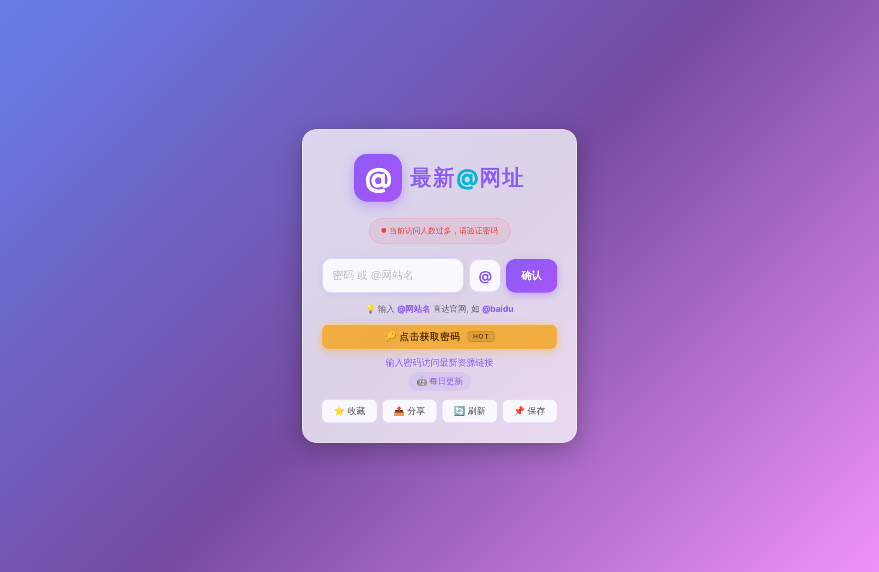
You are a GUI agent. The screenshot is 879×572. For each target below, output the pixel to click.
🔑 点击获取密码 (436, 336)
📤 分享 (409, 410)
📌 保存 (529, 410)
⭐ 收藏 (349, 410)
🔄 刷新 (470, 410)
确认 (531, 275)
